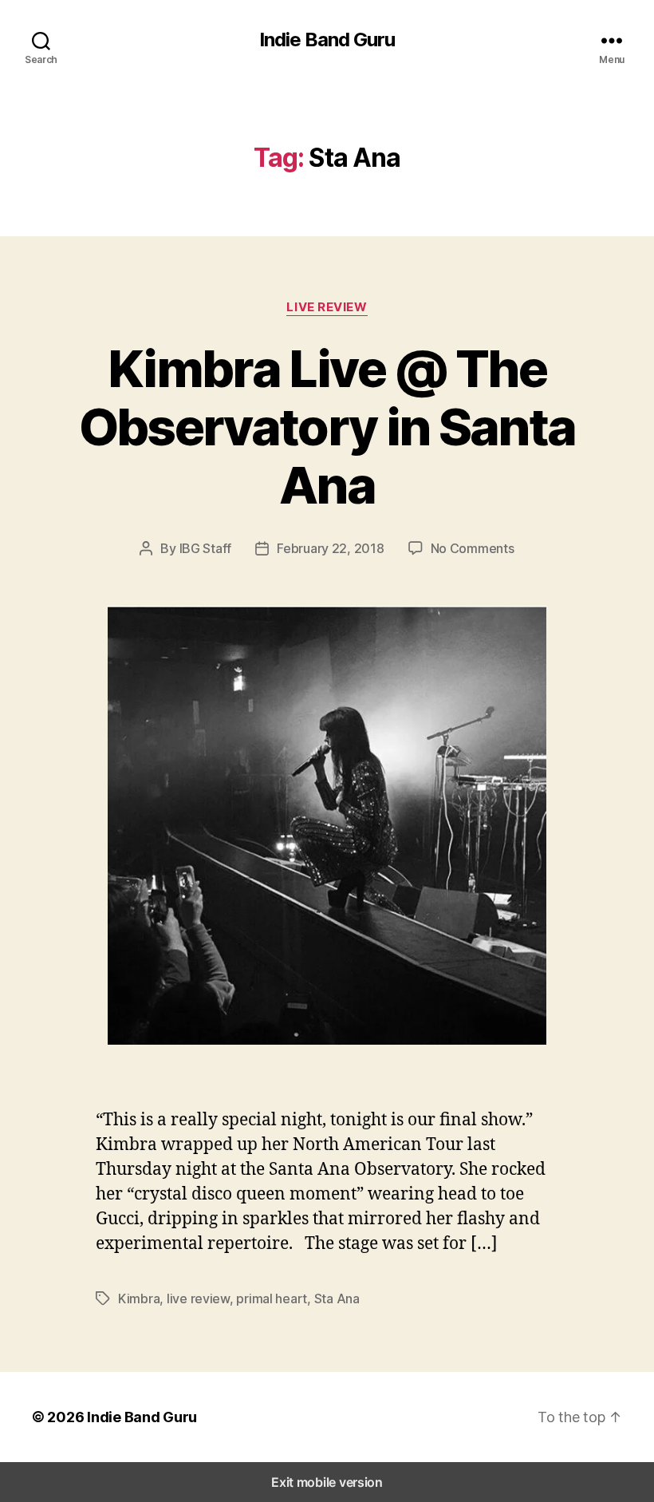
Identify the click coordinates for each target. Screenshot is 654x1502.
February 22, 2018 (330, 548)
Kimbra (139, 1298)
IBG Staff (205, 548)
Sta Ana (337, 1298)
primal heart (271, 1298)
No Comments (472, 548)
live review (198, 1298)
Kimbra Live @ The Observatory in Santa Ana (327, 427)
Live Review (326, 307)
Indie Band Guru (327, 39)
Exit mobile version (327, 1482)
